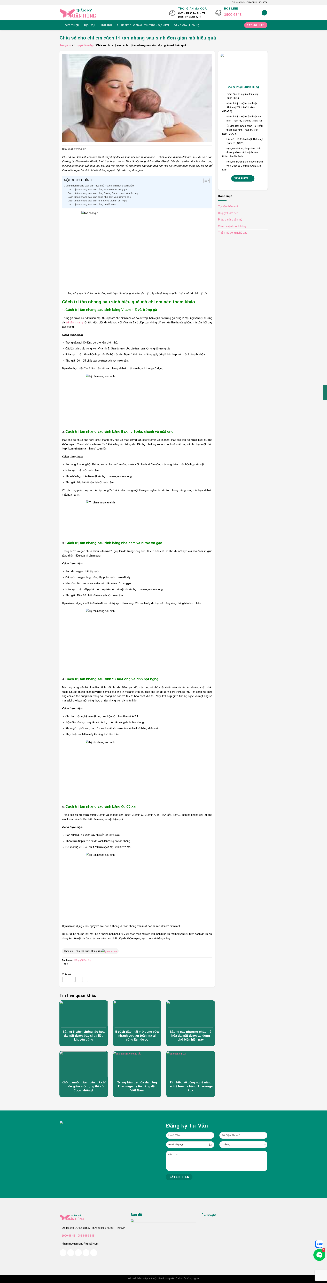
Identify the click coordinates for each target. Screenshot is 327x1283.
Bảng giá (180, 25)
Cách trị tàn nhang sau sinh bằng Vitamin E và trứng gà (97, 189)
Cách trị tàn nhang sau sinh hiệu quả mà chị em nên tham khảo (99, 185)
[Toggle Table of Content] (205, 181)
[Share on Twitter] (72, 979)
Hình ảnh (106, 25)
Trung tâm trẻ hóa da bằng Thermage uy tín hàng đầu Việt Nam (137, 1086)
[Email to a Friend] (78, 979)
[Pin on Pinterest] (85, 979)
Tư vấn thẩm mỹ (228, 206)
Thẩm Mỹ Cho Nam (129, 25)
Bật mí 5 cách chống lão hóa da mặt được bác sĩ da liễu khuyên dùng (84, 1035)
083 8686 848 (86, 1235)
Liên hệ (194, 25)
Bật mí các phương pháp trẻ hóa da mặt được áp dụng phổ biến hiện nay (190, 1035)
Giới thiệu (72, 25)
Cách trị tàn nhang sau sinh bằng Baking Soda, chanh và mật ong (103, 193)
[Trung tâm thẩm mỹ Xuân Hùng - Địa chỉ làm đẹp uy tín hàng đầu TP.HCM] (112, 12)
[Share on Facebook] (65, 979)
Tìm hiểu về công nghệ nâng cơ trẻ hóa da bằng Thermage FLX (190, 1086)
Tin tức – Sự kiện (156, 25)
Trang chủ (66, 45)
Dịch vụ (89, 25)
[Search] (264, 13)
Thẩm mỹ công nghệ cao (232, 232)
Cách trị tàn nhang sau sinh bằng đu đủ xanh (92, 204)
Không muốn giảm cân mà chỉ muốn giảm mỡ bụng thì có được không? (84, 1086)
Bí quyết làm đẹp (84, 45)
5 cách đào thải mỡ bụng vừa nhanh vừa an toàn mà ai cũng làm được (137, 1035)
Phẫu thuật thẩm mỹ (230, 219)
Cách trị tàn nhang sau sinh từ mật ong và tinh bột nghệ (97, 200)
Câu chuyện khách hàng (232, 226)
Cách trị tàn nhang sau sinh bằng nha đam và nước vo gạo (99, 197)
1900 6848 (233, 14)
